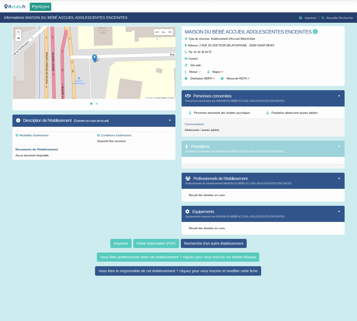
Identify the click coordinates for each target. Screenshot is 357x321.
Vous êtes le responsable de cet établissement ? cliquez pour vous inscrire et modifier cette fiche (178, 271)
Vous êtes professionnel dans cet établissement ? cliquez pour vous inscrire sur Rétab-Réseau (178, 257)
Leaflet (150, 98)
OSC (170, 32)
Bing (163, 32)
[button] (94, 58)
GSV (157, 32)
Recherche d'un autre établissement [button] (213, 243)
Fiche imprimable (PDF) (156, 243)
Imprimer (121, 243)
